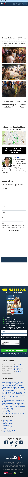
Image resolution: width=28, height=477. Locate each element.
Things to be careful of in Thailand (9, 430)
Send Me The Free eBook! (14, 350)
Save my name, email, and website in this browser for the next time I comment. (13, 226)
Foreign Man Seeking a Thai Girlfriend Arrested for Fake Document (13, 404)
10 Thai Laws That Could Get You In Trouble (12, 397)
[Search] (11, 3)
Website (4, 218)
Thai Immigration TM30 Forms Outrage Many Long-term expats (13, 389)
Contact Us (19, 371)
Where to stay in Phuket (7, 427)
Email (4, 212)
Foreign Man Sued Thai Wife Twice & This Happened (14, 400)
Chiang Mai (6, 43)
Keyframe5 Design (17, 462)
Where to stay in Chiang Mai (7, 424)
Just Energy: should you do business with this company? (14, 410)
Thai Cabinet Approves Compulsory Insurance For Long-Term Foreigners (13, 386)
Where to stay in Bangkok (7, 421)
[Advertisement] (14, 21)
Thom (8, 45)
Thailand (15, 43)
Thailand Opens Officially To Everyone (13, 413)
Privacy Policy (16, 466)
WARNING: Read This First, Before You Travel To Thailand (13, 407)
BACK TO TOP (14, 453)
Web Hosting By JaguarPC (17, 463)
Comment (5, 188)
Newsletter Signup (18, 365)
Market (11, 43)
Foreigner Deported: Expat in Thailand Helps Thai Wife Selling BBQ (13, 383)
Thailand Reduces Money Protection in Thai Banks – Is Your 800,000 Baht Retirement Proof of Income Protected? (13, 393)
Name (4, 207)
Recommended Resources (19, 368)
